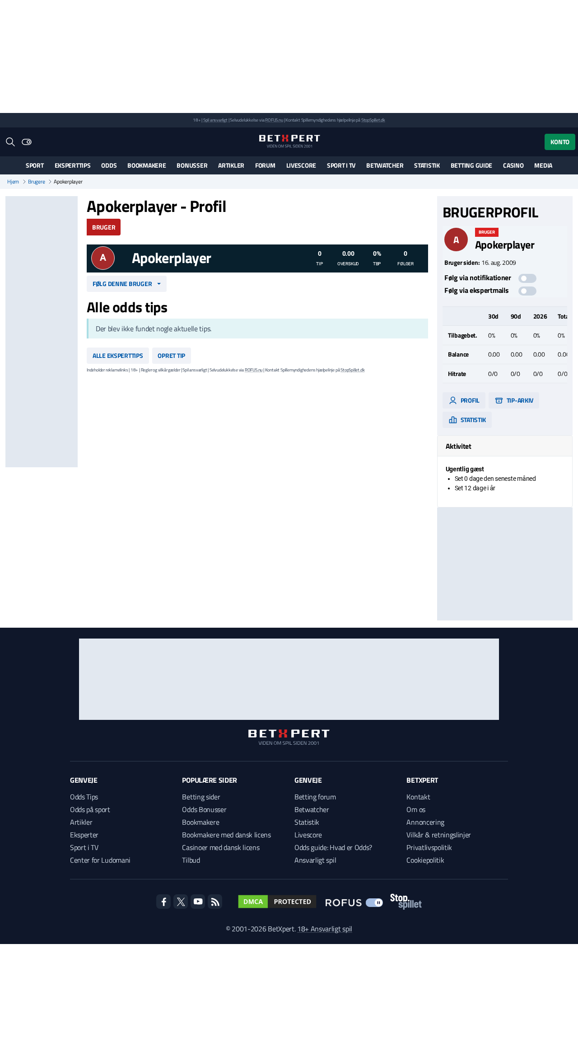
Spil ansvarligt (215, 120)
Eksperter (84, 834)
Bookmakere (146, 165)
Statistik (426, 165)
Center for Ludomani (100, 860)
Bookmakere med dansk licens (226, 834)
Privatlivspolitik (429, 847)
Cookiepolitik (425, 860)
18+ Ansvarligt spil (324, 928)
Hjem (13, 181)
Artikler (231, 165)
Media (543, 165)
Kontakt (418, 796)
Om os (415, 809)
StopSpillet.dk (373, 120)
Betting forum (315, 796)
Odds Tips (84, 796)
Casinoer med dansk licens (220, 847)
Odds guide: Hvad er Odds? (333, 847)
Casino (513, 165)
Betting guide (471, 165)
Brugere (36, 181)
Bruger (103, 227)
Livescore (301, 165)
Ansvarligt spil (315, 860)
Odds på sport (90, 809)
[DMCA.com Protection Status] (277, 901)
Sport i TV (341, 165)
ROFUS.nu (274, 120)
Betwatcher (384, 165)
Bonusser (192, 165)
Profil (469, 400)
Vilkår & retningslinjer (438, 834)
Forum (265, 165)
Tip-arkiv (519, 400)
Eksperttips (73, 165)
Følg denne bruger (122, 283)
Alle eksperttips (118, 355)
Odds (109, 165)
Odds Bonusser (204, 809)
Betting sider (201, 796)
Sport (35, 165)
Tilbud (191, 860)
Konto (559, 141)
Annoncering (425, 822)
